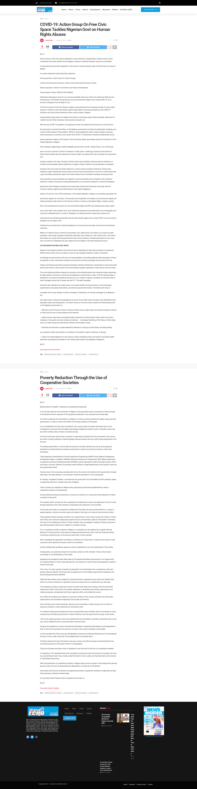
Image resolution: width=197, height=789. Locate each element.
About (125, 784)
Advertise (132, 784)
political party (68, 354)
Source (42, 350)
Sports (85, 10)
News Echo (49, 40)
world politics (93, 354)
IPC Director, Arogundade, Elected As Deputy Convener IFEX (107, 719)
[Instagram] (36, 737)
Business (106, 10)
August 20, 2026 (107, 726)
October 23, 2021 (61, 40)
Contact (150, 784)
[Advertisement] (139, 33)
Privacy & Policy (141, 784)
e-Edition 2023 (126, 10)
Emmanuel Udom (54, 350)
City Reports (95, 10)
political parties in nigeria (53, 354)
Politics (115, 10)
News (71, 10)
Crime (77, 10)
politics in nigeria (81, 354)
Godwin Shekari (53, 688)
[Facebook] (27, 737)
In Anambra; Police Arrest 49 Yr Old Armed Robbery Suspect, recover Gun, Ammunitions (106, 766)
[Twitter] (32, 737)
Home (63, 10)
